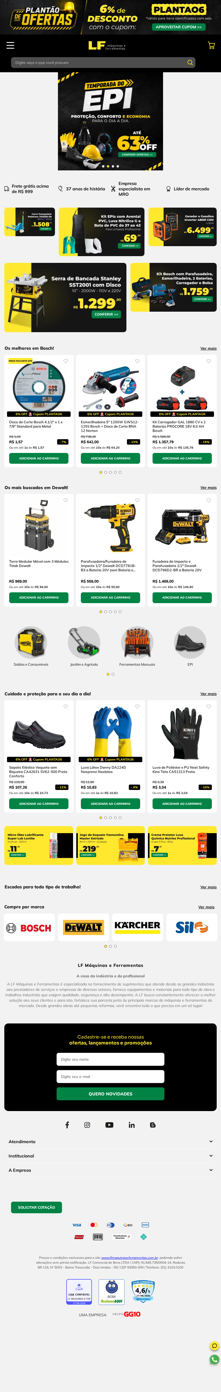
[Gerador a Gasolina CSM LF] (183, 247)
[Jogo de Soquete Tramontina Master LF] (110, 878)
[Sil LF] (191, 1059)
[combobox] (110, 62)
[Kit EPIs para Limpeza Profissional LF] (101, 257)
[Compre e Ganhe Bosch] (110, 121)
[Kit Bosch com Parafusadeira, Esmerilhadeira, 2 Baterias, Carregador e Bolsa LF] (173, 312)
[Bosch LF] (29, 1071)
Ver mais (209, 348)
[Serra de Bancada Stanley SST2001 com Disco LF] (65, 333)
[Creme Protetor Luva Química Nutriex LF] (182, 878)
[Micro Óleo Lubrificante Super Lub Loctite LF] (38, 878)
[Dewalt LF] (83, 1071)
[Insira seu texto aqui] (84, 666)
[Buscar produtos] (190, 62)
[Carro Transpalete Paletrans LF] (29, 237)
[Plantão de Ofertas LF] (110, 17)
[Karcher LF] (137, 1071)
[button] (214, 1346)
